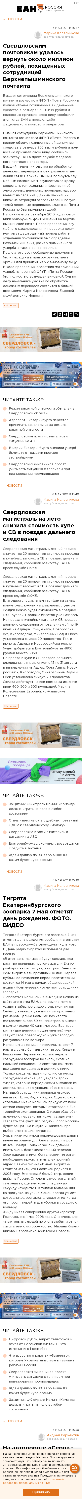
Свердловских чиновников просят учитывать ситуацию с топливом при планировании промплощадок (39, 469)
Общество (11, 305)
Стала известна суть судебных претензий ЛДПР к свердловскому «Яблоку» (43, 823)
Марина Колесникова (61, 33)
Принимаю (41, 1492)
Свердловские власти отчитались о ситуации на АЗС (38, 439)
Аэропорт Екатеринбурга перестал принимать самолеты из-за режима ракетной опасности (38, 425)
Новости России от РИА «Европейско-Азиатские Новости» (30, 9)
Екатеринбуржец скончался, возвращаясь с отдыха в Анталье (44, 846)
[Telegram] (65, 314)
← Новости (12, 19)
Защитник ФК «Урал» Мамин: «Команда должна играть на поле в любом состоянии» (42, 809)
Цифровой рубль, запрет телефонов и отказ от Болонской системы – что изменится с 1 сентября (40, 1344)
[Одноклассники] (60, 314)
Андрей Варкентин (63, 1435)
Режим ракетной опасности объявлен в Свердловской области (41, 411)
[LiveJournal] (76, 314)
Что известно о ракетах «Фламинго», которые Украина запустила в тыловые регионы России (41, 1360)
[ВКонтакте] (54, 314)
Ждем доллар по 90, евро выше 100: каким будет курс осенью (39, 857)
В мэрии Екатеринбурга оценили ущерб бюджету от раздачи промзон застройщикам (42, 453)
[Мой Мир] (71, 314)
